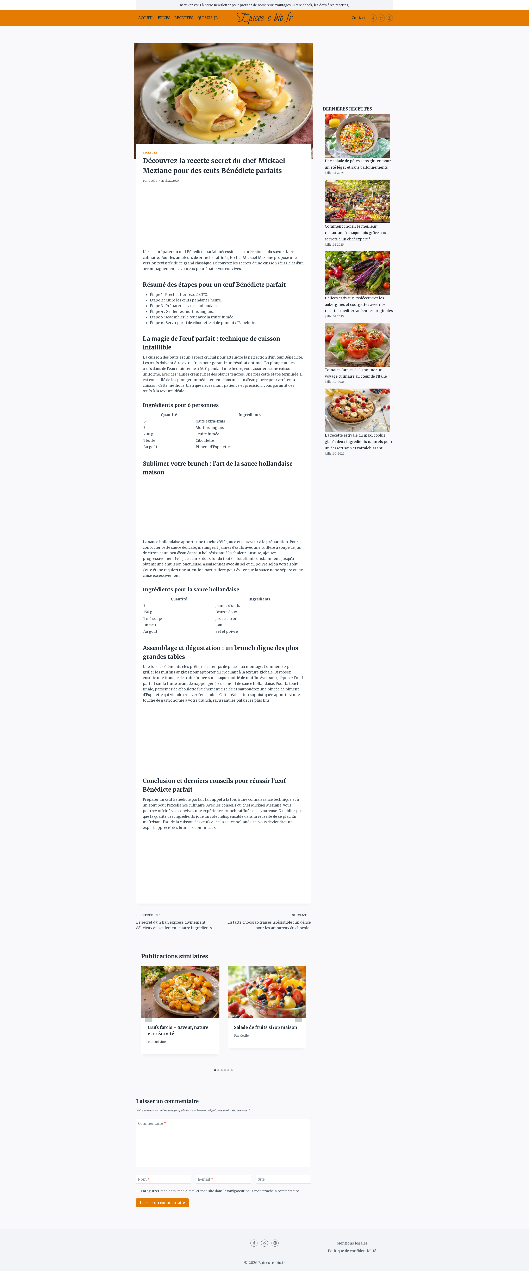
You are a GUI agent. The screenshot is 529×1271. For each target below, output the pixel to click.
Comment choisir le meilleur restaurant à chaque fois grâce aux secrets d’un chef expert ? (355, 232)
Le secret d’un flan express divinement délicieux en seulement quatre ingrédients (174, 921)
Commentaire (152, 1123)
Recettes (183, 18)
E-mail (205, 1179)
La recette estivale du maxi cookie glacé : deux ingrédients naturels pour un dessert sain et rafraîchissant (358, 441)
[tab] (215, 1070)
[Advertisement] (223, 218)
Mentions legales (352, 1243)
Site (261, 1179)
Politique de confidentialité (352, 1251)
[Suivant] (298, 1016)
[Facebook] (373, 18)
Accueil (146, 18)
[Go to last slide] (148, 1016)
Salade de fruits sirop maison (265, 1027)
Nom (144, 1179)
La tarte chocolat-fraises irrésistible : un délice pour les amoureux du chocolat (269, 921)
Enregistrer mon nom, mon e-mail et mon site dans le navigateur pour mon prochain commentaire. (220, 1191)
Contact (359, 18)
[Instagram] (389, 18)
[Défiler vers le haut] (518, 1264)
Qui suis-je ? (208, 18)
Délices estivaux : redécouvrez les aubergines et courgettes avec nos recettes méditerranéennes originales (359, 304)
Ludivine (159, 1042)
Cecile (152, 180)
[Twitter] (381, 18)
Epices (164, 18)
